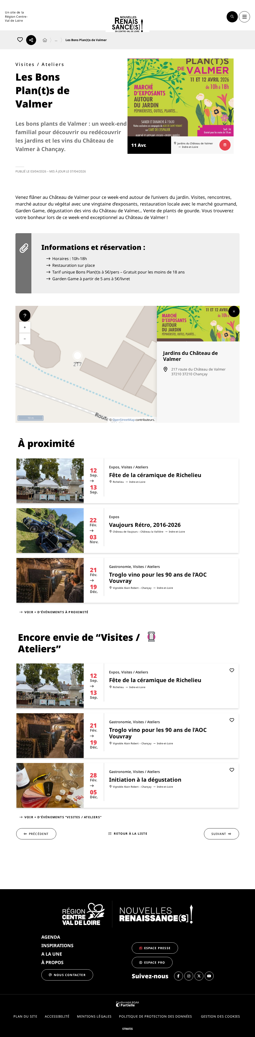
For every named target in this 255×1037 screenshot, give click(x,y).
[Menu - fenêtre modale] (244, 16)
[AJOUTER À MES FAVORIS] (20, 40)
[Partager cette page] (31, 40)
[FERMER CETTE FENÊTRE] (234, 311)
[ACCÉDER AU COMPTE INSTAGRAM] (188, 976)
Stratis (127, 1029)
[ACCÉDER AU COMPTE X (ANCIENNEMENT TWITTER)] (198, 976)
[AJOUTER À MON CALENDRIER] (225, 145)
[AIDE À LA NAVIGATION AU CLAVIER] (24, 316)
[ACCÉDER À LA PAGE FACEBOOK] (178, 976)
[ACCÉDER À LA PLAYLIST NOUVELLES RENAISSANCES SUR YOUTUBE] (209, 976)
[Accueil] (45, 40)
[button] (232, 16)
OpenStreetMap (124, 420)
